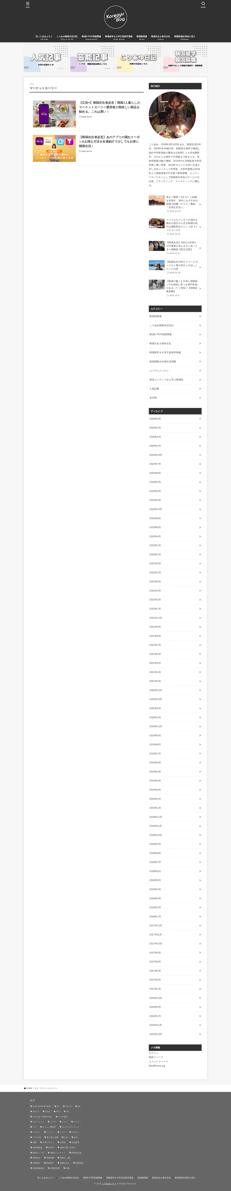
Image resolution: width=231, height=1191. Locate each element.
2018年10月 (155, 835)
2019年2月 (155, 799)
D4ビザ (36, 1111)
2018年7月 (155, 862)
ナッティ (50, 1132)
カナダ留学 (63, 1117)
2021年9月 (155, 627)
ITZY (58, 1111)
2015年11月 (155, 1025)
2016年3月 (155, 1007)
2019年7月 (155, 753)
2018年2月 (155, 907)
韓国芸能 (79, 1163)
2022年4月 (155, 590)
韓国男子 (50, 1163)
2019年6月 (155, 762)
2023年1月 (155, 554)
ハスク (63, 1132)
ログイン (153, 1053)
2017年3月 (155, 980)
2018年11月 (155, 826)
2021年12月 (155, 618)
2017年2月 (155, 989)
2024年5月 (155, 482)
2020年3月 (155, 717)
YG (67, 1111)
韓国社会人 (65, 1163)
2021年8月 (155, 636)
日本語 (63, 1142)
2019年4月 (155, 780)
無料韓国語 (38, 1147)
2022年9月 (155, 563)
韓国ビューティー (58, 1153)
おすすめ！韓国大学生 (42, 1117)
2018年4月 (155, 889)
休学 (76, 1137)
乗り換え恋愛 (52, 1137)
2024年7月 (155, 464)
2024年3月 (155, 500)
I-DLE (47, 1111)
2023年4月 (155, 536)
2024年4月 (155, 491)
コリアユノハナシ (159, 370)
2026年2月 (155, 428)
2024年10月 (155, 455)
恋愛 (35, 1142)
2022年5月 (155, 581)
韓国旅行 (37, 1163)
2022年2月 (155, 599)
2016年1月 (155, 1016)
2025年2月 (155, 446)
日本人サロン (48, 1142)
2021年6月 (155, 654)
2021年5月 (155, 663)
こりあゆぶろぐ (109, 1184)
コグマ (53, 1122)
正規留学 (75, 1142)
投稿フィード (156, 1057)
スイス (76, 1122)
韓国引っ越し (66, 1158)
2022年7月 (155, 572)
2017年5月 (155, 971)
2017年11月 (155, 934)
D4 (79, 1106)
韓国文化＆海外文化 (160, 343)
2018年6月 (155, 871)
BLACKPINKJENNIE (42, 1106)
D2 (58, 1106)
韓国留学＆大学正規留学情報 (165, 352)
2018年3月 (155, 898)
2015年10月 (155, 1034)
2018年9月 (155, 844)
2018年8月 (155, 853)
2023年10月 (155, 509)
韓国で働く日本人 (67, 1147)
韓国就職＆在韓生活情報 (162, 361)
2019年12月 (155, 726)
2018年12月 (155, 817)
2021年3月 (155, 681)
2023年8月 (155, 518)
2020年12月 (155, 690)
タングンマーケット (70, 1127)
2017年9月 (155, 952)
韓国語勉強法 (38, 1168)
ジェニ (65, 1122)
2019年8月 (155, 744)
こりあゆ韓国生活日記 (161, 325)
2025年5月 (155, 437)
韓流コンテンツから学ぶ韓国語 (166, 379)
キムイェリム (38, 1122)
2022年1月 (155, 609)
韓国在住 (37, 1158)
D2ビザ (68, 1106)
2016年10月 (155, 998)
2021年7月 (155, 645)
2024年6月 (155, 473)
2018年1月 (155, 916)
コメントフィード (158, 1061)
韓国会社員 (76, 1153)
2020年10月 (155, 699)
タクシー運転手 (49, 1127)
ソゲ (35, 1127)
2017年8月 (155, 961)
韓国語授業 (55, 1168)
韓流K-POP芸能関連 (160, 334)
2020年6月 (155, 708)
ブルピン (75, 1132)
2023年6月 (155, 527)
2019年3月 (155, 790)
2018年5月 (155, 880)
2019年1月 (155, 808)
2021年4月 (155, 672)
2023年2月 (155, 545)
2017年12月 (155, 925)
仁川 (66, 1137)
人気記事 (154, 389)
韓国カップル (38, 1153)
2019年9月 (155, 735)
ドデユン (37, 1132)
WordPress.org (157, 1066)
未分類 (153, 397)
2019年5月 (155, 771)
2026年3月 (155, 419)
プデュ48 (37, 1137)
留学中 (51, 1147)
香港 (68, 1168)
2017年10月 (155, 943)
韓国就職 (50, 1158)
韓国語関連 (155, 316)
